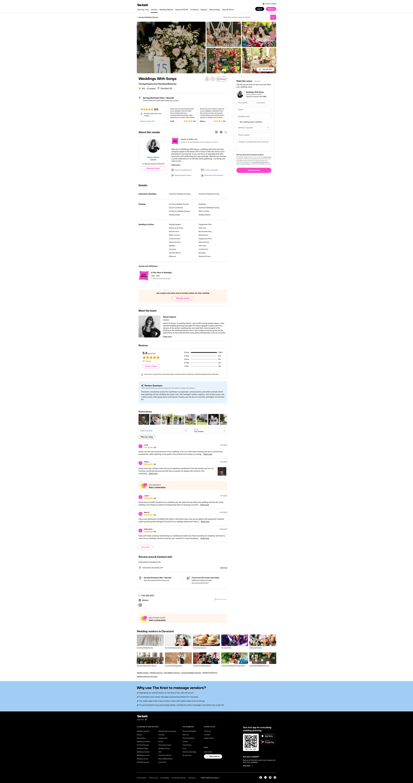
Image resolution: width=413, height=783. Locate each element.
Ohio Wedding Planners (172, 673)
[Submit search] (273, 17)
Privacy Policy (245, 164)
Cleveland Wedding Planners (148, 17)
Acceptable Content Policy (260, 162)
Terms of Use (267, 157)
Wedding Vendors (143, 673)
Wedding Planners (156, 673)
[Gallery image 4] (259, 34)
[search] (186, 430)
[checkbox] (237, 122)
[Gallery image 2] (223, 34)
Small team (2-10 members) (213, 175)
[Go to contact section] (226, 133)
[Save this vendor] (213, 79)
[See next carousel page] (226, 419)
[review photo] (144, 419)
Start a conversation (157, 487)
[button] (160, 279)
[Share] (207, 78)
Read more (175, 165)
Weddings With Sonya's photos (147, 676)
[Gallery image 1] (171, 47)
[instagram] (216, 132)
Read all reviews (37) (147, 121)
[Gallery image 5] (259, 60)
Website (145, 600)
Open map (223, 567)
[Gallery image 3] (223, 60)
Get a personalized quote (200, 583)
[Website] (221, 132)
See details (174, 100)
